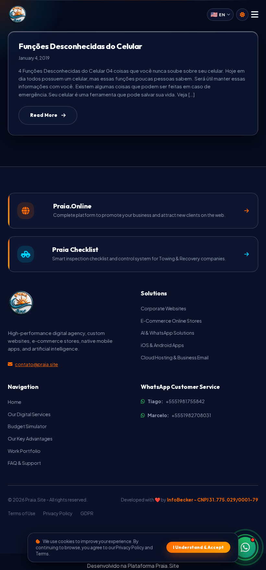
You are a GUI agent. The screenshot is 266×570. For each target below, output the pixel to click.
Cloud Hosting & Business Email (175, 357)
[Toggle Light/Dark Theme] (242, 14)
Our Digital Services (29, 414)
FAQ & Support (24, 463)
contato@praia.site (36, 364)
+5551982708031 (179, 415)
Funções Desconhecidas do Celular (80, 46)
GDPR (86, 513)
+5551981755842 (176, 401)
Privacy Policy (58, 513)
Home (14, 402)
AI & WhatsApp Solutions (167, 333)
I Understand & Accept (198, 547)
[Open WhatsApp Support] (245, 547)
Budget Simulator (27, 426)
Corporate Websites (163, 308)
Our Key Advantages (30, 438)
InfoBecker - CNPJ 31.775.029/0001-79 (212, 499)
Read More (43, 115)
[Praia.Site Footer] (21, 303)
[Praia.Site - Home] (17, 14)
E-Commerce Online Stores (171, 321)
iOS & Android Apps (162, 345)
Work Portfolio (24, 451)
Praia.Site (167, 565)
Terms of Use (21, 513)
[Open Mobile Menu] (254, 14)
